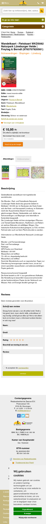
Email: (5, 332)
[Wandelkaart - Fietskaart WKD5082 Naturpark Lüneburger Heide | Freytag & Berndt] (8, 71)
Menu (6, 3)
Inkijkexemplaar (23, 159)
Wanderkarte (11, 106)
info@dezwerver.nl (23, 410)
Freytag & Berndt (15, 99)
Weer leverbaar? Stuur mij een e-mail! (14, 136)
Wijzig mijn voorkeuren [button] (28, 517)
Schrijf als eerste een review (12, 118)
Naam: (5, 325)
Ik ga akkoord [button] (27, 509)
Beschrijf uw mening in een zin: (15, 345)
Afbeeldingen (8, 159)
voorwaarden (23, 367)
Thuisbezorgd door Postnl (25, 463)
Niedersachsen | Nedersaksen (13, 34)
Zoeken (42, 10)
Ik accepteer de (17, 367)
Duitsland (29, 32)
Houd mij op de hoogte (13, 144)
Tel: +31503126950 (38, 3)
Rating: (6, 340)
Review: (6, 352)
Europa (20, 32)
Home (12, 32)
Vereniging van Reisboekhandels (24, 459)
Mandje (42, 3)
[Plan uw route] (27, 416)
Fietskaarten (6, 36)
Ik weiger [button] (27, 513)
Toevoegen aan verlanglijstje (13, 123)
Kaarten (30, 34)
